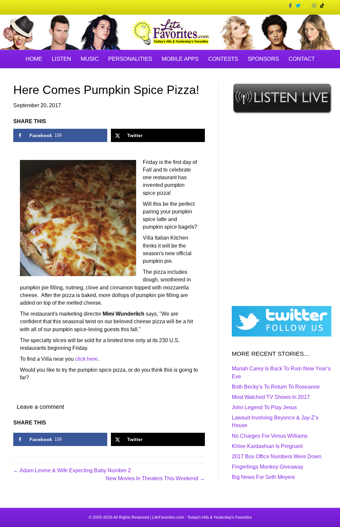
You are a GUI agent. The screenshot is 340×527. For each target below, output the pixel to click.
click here (86, 359)
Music (90, 59)
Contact (302, 59)
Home (34, 59)
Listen (61, 59)
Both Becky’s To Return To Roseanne (276, 387)
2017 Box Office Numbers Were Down (276, 456)
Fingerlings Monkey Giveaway (267, 467)
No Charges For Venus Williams (269, 436)
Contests (223, 59)
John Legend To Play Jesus (264, 407)
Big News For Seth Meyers (263, 477)
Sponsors (263, 59)
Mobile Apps (180, 59)
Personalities (130, 59)
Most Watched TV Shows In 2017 (271, 397)
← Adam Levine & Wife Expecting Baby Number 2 (72, 470)
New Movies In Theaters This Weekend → (155, 478)
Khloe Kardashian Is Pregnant (267, 446)
